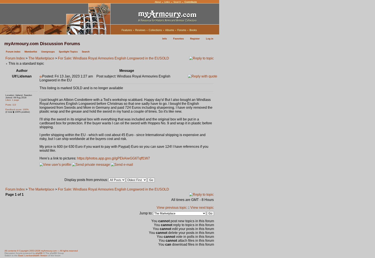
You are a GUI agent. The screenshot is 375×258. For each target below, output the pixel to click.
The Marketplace (41, 58)
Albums (169, 30)
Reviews (140, 30)
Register (195, 38)
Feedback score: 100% (17, 109)
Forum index (13, 51)
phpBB (39, 253)
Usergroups (48, 51)
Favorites (178, 38)
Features (127, 30)
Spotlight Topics (68, 51)
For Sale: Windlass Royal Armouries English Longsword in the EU (109, 58)
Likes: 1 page (12, 100)
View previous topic (172, 207)
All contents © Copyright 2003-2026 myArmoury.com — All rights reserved (41, 251)
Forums (182, 30)
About (157, 2)
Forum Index (15, 58)
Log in (209, 38)
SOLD (164, 58)
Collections (155, 30)
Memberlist (31, 51)
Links (167, 2)
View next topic (202, 207)
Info (164, 38)
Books (193, 30)
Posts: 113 (10, 105)
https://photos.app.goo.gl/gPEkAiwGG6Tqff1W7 (113, 158)
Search (177, 2)
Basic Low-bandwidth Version (33, 255)
